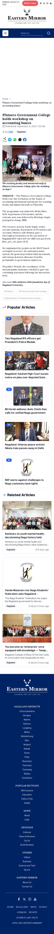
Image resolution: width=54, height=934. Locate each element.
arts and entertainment (27, 923)
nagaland (22, 907)
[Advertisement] (27, 69)
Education (27, 794)
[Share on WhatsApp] (15, 140)
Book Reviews (27, 845)
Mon (27, 740)
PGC (24, 220)
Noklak (27, 749)
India (27, 819)
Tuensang (27, 769)
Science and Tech (27, 865)
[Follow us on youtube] (51, 3)
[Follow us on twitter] (44, 3)
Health (27, 803)
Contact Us (27, 886)
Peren (27, 753)
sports (33, 912)
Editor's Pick (27, 799)
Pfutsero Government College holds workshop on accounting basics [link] (27, 104)
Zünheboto (27, 778)
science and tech (27, 917)
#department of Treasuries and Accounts (22, 298)
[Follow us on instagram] (47, 3)
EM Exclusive (27, 790)
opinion (21, 912)
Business (27, 861)
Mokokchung (27, 736)
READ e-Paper (30, 3)
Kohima (27, 724)
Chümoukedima (27, 711)
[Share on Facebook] (25, 139)
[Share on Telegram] (10, 139)
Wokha (27, 774)
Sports (27, 870)
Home (5, 99)
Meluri (27, 732)
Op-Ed (27, 840)
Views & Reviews (27, 836)
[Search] (49, 33)
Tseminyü (27, 765)
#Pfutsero (8, 291)
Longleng (27, 728)
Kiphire (27, 719)
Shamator (27, 761)
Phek (27, 757)
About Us (27, 882)
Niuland (27, 744)
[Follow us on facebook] (41, 3)
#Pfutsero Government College (33, 291)
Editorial (27, 832)
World (27, 815)
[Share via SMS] (20, 139)
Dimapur (27, 715)
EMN (11, 132)
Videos (27, 857)
